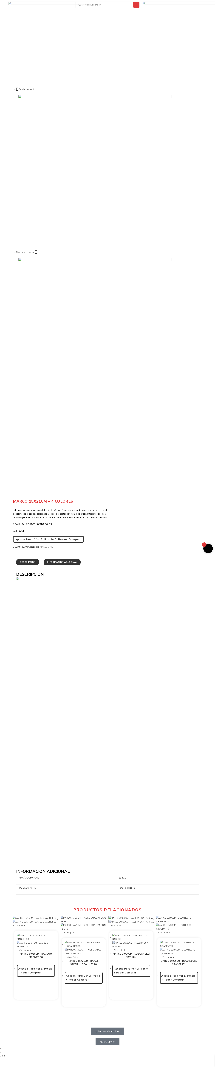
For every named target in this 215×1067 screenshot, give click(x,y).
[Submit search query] (136, 5)
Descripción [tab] (28, 562)
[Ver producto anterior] (17, 89)
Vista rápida (25, 950)
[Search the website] (108, 4)
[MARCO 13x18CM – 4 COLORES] (95, 171)
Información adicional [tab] (62, 562)
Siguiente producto (25, 252)
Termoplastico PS (127, 888)
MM (51, 547)
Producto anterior (27, 89)
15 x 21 (122, 877)
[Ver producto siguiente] (36, 252)
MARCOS (44, 547)
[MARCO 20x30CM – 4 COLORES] (95, 334)
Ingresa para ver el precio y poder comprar (48, 539)
